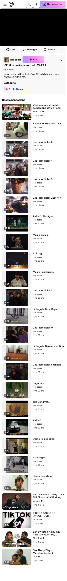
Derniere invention (43, 439)
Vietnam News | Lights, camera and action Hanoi (47, 106)
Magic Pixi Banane (43, 272)
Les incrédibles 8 (43, 142)
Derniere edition (42, 476)
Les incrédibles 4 (43, 160)
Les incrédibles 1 (42, 290)
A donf (36, 420)
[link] (12, 59)
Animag (37, 253)
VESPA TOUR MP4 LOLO (47, 123)
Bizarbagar (39, 457)
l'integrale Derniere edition (48, 346)
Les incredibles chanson (47, 364)
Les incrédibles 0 (43, 327)
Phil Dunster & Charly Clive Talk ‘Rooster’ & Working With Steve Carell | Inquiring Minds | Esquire (48, 496)
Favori (51, 49)
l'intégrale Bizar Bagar (45, 309)
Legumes (38, 383)
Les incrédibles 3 (43, 179)
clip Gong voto (41, 402)
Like (13, 49)
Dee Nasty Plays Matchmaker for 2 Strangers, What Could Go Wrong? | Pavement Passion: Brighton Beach (48, 552)
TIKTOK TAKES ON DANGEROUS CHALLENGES (44, 514)
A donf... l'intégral (43, 216)
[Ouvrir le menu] (5, 4)
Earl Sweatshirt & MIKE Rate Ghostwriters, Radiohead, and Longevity (48, 533)
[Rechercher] (29, 4)
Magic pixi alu (41, 235)
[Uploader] (36, 4)
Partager (32, 49)
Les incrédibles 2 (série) (47, 197)
